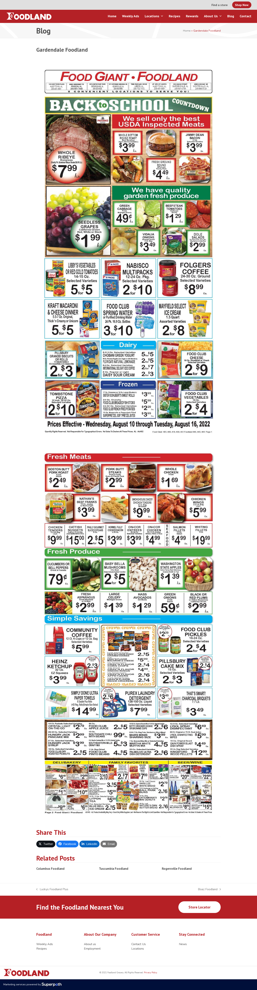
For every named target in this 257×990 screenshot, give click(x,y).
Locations (137, 949)
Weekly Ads (44, 944)
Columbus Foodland (50, 868)
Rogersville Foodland (177, 868)
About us (90, 944)
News (183, 944)
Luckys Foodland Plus (52, 889)
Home (187, 31)
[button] (45, 844)
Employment (92, 949)
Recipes (41, 949)
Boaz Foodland (207, 889)
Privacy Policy (150, 972)
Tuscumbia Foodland (113, 868)
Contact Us (138, 944)
